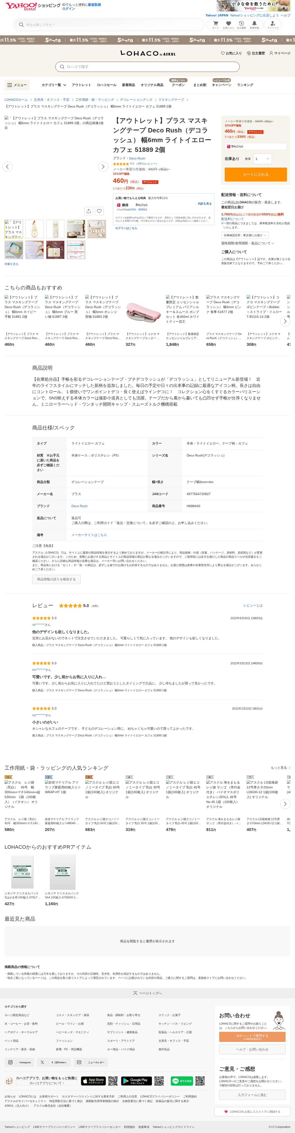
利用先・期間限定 (138, 209)
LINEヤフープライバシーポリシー (54, 1127)
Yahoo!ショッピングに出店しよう (254, 15)
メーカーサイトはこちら (89, 535)
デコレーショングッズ (136, 99)
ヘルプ (285, 15)
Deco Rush (79, 506)
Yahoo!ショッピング (17, 1127)
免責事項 (143, 1127)
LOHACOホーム (16, 99)
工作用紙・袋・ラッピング (94, 99)
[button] (262, 158)
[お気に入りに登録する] (99, 211)
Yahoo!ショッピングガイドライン (174, 1127)
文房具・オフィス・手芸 (51, 99)
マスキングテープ (171, 99)
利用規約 (129, 1127)
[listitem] (30, 1015)
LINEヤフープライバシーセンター (100, 1127)
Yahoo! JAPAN (217, 15)
